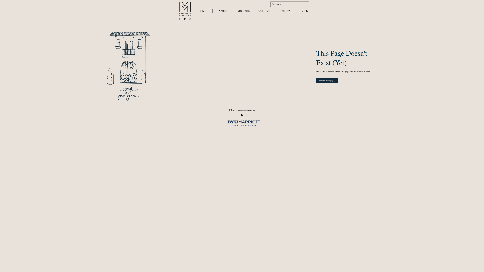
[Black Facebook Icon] (180, 19)
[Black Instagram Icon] (185, 19)
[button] (223, 11)
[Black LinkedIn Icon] (190, 19)
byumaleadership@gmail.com (244, 110)
